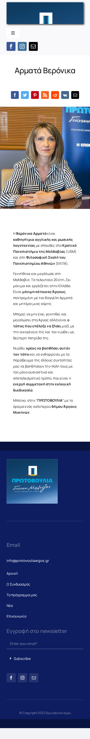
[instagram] (22, 46)
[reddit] (55, 95)
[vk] (65, 95)
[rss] (45, 95)
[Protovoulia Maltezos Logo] (45, 4)
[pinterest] (35, 95)
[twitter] (25, 95)
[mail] (33, 46)
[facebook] (11, 46)
